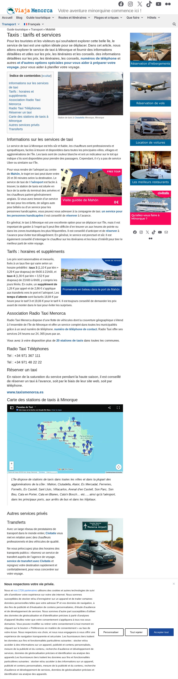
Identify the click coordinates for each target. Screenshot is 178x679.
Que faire (133, 17)
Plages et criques (106, 17)
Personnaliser (111, 632)
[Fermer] (174, 584)
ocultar (46, 75)
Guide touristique (38, 17)
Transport (9, 24)
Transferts (16, 129)
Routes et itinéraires (72, 17)
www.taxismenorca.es (25, 392)
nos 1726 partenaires (25, 590)
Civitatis (51, 533)
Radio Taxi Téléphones (25, 108)
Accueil (7, 17)
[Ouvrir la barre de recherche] (174, 24)
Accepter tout (161, 632)
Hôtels (151, 17)
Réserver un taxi (20, 112)
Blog (19, 17)
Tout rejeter (136, 632)
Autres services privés (24, 125)
